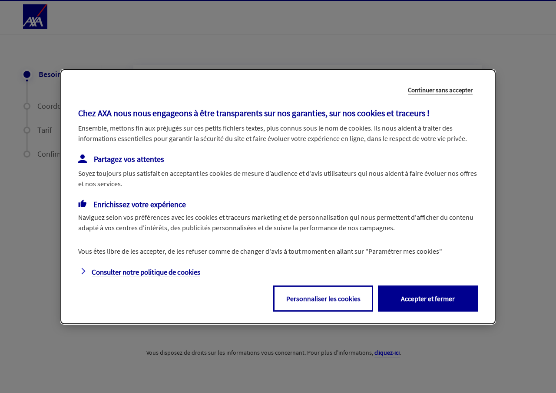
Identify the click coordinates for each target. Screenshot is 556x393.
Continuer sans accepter (440, 89)
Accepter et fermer (428, 298)
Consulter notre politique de (146, 272)
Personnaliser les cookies (323, 298)
